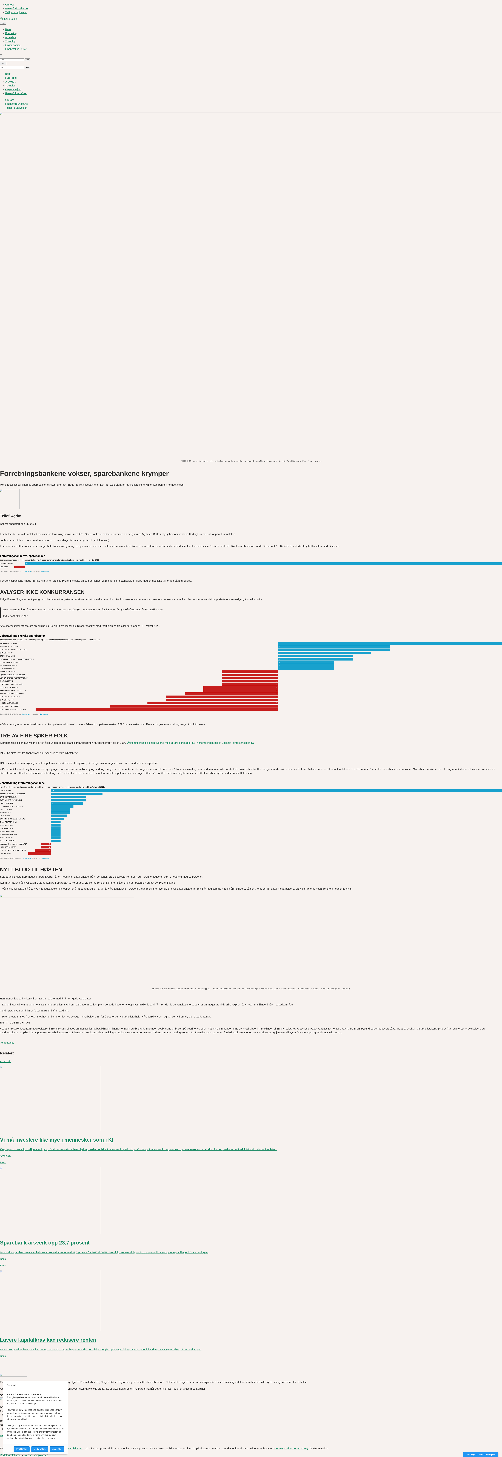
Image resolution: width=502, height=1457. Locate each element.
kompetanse (7, 1042)
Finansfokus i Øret (16, 49)
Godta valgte (40, 1449)
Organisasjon (13, 45)
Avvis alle (56, 1449)
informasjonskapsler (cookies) (290, 1448)
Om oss (9, 4)
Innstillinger (21, 1449)
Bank (8, 29)
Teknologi (10, 41)
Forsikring (11, 33)
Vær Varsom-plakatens (69, 1448)
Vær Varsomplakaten (36, 1455)
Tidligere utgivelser (16, 12)
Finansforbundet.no (16, 8)
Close (3, 64)
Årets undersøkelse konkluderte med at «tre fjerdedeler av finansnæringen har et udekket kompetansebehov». (191, 742)
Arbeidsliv (10, 37)
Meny (3, 23)
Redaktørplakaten (10, 1455)
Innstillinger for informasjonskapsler (480, 1454)
